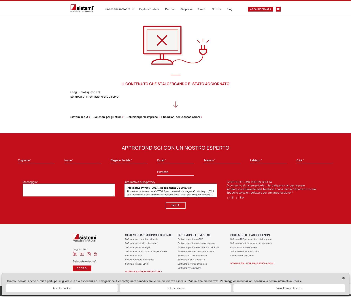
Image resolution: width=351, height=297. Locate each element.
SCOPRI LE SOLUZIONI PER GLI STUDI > (143, 271)
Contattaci (278, 9)
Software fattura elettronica (139, 259)
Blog (230, 9)
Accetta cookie (62, 288)
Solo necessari (175, 288)
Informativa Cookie (290, 281)
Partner (170, 9)
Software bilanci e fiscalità (191, 259)
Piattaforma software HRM (243, 247)
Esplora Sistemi (149, 9)
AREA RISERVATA (260, 9)
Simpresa (186, 9)
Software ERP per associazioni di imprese (251, 239)
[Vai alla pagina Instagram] (88, 254)
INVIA (175, 205)
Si (232, 197)
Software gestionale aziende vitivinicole (198, 247)
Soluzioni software (117, 9)
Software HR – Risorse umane (193, 255)
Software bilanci (133, 255)
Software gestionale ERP (190, 239)
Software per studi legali (137, 247)
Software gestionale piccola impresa (196, 243)
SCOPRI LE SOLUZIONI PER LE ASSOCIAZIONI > (252, 263)
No (242, 197)
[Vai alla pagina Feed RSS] (95, 254)
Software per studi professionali (141, 243)
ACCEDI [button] (82, 268)
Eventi (202, 9)
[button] (343, 278)
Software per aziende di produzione (196, 251)
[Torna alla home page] (87, 8)
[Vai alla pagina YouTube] (82, 254)
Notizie (216, 9)
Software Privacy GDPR (136, 263)
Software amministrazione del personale (146, 251)
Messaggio (31, 182)
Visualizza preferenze (289, 288)
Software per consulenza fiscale (141, 239)
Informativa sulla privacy (139, 182)
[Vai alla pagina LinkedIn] (75, 253)
